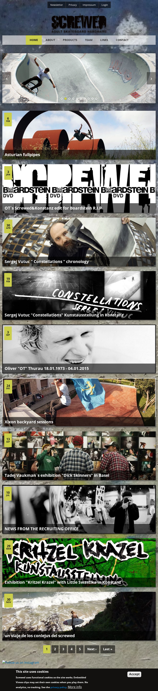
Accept (134, 674)
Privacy (73, 5)
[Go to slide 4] (73, 98)
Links (104, 40)
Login (105, 5)
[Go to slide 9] (92, 98)
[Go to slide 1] (62, 98)
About (50, 40)
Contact (122, 40)
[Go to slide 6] (81, 98)
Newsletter (56, 5)
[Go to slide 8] (88, 98)
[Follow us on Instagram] (79, 662)
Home (34, 40)
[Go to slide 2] (65, 98)
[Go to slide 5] (77, 98)
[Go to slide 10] (96, 98)
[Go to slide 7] (85, 98)
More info (75, 687)
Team (88, 40)
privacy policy (58, 687)
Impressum (89, 5)
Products (70, 40)
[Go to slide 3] (69, 98)
